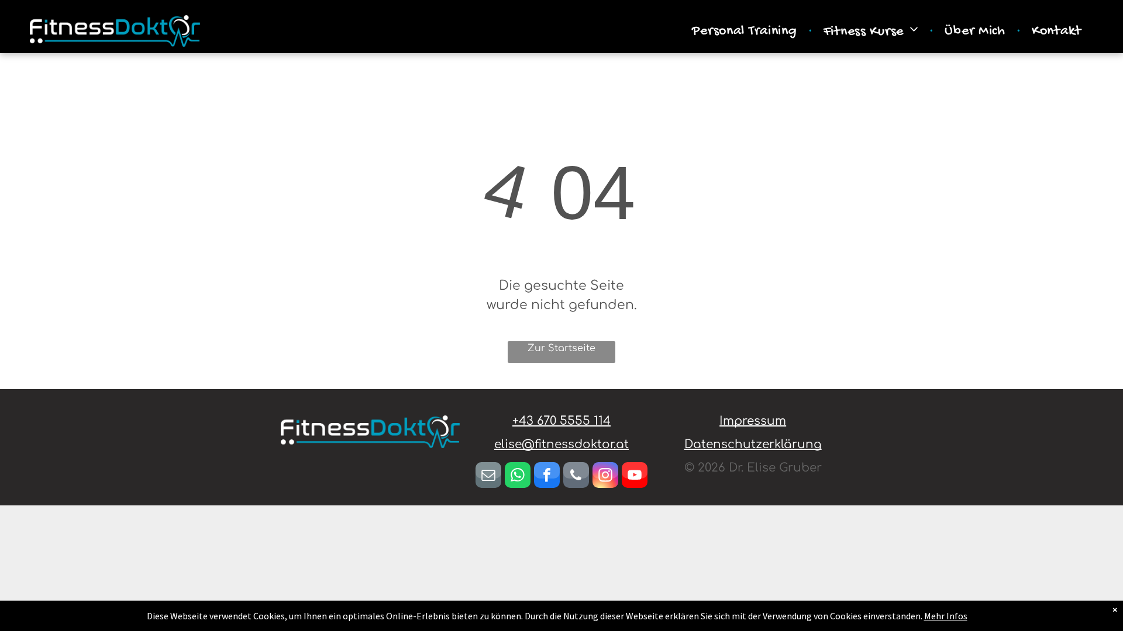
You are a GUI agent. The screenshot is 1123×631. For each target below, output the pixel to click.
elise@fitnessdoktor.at (561, 444)
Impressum (752, 421)
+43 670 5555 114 (561, 421)
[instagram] (605, 476)
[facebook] (547, 476)
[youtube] (634, 476)
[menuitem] (745, 31)
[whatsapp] (518, 476)
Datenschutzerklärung (753, 444)
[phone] (576, 476)
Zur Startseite (561, 348)
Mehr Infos (945, 616)
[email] (488, 476)
